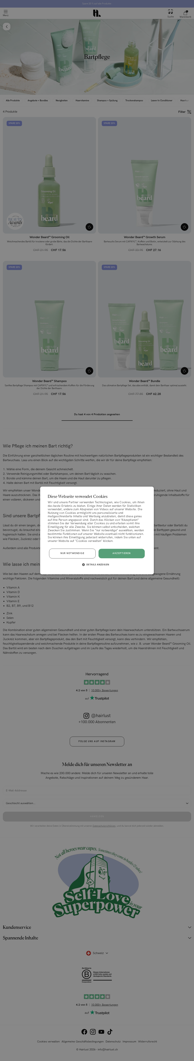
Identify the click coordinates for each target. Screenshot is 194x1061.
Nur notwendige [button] (72, 553)
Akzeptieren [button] (122, 553)
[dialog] (97, 530)
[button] (97, 564)
